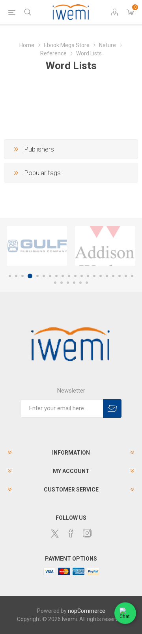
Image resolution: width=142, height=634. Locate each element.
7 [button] (50, 276)
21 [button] (55, 282)
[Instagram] (87, 533)
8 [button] (56, 276)
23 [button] (68, 282)
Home (26, 45)
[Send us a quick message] (125, 613)
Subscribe (112, 408)
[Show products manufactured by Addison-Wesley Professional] (105, 246)
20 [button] (132, 276)
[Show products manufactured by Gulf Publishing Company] (37, 246)
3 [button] (22, 276)
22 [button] (61, 282)
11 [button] (75, 276)
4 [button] (30, 276)
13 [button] (88, 276)
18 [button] (119, 276)
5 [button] (37, 276)
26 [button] (87, 282)
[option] (37, 246)
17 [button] (113, 276)
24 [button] (74, 282)
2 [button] (16, 276)
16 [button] (107, 276)
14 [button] (94, 276)
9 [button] (63, 276)
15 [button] (100, 276)
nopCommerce (86, 611)
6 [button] (44, 276)
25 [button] (80, 282)
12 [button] (81, 276)
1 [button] (10, 276)
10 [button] (69, 276)
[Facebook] (71, 533)
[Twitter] (55, 533)
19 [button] (126, 276)
